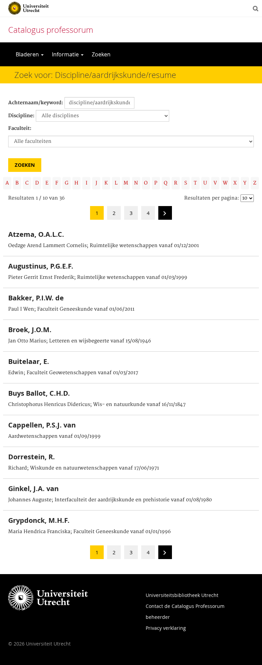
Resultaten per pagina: (211, 198)
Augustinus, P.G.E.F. (40, 266)
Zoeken (101, 54)
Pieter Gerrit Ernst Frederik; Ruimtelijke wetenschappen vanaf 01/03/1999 (97, 277)
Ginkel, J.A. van (33, 488)
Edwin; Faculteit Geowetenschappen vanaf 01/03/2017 (73, 373)
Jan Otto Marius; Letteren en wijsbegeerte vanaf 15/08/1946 (79, 341)
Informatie (66, 54)
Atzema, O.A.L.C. (36, 234)
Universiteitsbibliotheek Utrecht (182, 595)
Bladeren (28, 54)
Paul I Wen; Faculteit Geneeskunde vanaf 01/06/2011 (71, 309)
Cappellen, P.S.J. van (42, 425)
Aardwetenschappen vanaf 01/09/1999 (54, 436)
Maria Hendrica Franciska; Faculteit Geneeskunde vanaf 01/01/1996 (89, 532)
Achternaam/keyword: (35, 103)
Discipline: (21, 116)
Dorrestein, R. (31, 456)
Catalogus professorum (50, 29)
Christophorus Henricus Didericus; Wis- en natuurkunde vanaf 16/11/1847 (97, 405)
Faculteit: (19, 128)
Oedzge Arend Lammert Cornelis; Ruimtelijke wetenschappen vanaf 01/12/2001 (103, 246)
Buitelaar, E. (28, 361)
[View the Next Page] (165, 215)
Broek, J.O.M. (30, 329)
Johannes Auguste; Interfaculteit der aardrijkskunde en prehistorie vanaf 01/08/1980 (110, 500)
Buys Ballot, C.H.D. (39, 393)
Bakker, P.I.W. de (36, 297)
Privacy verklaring (166, 628)
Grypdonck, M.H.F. (39, 520)
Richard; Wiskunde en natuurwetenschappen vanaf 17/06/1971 (83, 468)
